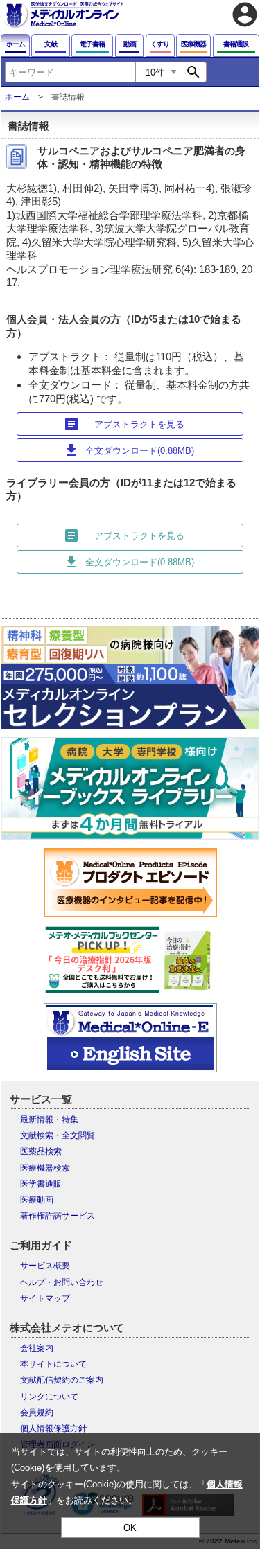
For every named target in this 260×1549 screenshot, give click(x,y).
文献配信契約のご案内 (61, 1380)
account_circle (244, 14)
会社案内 (36, 1348)
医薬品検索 (41, 1151)
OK (130, 1528)
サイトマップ (45, 1298)
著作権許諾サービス (57, 1216)
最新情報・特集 (49, 1119)
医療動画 (36, 1200)
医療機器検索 (45, 1168)
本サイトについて (53, 1364)
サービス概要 (45, 1266)
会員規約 (36, 1412)
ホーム (17, 97)
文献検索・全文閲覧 (57, 1135)
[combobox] (70, 72)
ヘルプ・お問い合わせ (61, 1282)
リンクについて (49, 1396)
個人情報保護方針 (53, 1428)
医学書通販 (41, 1184)
